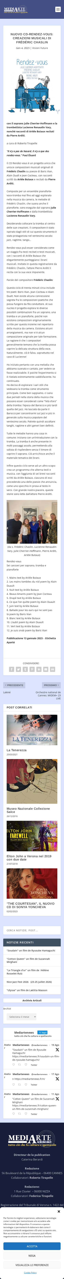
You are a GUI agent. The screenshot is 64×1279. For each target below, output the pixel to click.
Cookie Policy (30, 1272)
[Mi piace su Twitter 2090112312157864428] (27, 1065)
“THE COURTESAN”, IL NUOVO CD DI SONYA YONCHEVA (31, 905)
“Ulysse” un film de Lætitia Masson (27, 990)
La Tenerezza (17, 750)
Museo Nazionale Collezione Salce (28, 810)
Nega (32, 1255)
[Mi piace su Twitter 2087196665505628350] (27, 1114)
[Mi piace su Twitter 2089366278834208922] (27, 1085)
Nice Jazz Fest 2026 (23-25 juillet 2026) (29, 981)
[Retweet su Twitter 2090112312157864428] (20, 1065)
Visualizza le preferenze (32, 1265)
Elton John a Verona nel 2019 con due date (29, 858)
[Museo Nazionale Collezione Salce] (32, 781)
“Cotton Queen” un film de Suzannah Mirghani (28, 960)
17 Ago (55, 1074)
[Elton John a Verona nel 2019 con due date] (32, 836)
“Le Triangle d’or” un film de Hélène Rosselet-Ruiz (28, 972)
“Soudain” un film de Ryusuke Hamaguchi (31, 950)
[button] (59, 1211)
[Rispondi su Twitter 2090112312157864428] (14, 1065)
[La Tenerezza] (32, 730)
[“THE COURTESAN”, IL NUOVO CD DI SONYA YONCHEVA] (32, 883)
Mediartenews (21, 1045)
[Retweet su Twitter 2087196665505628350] (20, 1114)
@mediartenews (39, 1045)
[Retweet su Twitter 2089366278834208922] (20, 1085)
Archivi (7, 1008)
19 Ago (55, 1045)
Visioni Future (40, 48)
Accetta (32, 1246)
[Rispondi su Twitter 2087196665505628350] (14, 1114)
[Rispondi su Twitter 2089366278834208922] (14, 1085)
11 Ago (55, 1094)
